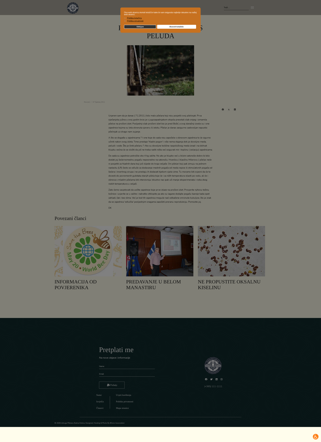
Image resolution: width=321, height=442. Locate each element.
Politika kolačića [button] (134, 18)
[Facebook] (223, 109)
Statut (99, 395)
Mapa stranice (122, 408)
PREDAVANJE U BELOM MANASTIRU (153, 284)
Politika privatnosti (124, 401)
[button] (315, 436)
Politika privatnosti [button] (135, 21)
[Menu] (252, 7)
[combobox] (236, 7)
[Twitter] (229, 109)
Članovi (99, 408)
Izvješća (100, 401)
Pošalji (113, 385)
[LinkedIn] (235, 109)
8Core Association (117, 423)
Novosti (87, 102)
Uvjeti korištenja (123, 395)
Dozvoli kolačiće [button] (177, 27)
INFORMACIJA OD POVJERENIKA (76, 284)
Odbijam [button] (140, 27)
